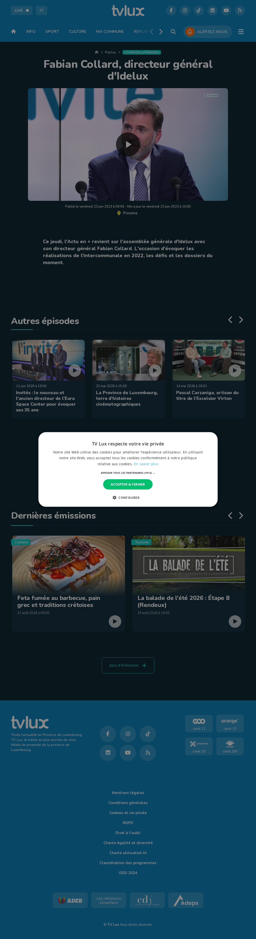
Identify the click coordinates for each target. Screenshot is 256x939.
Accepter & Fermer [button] (128, 484)
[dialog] (128, 469)
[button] (128, 473)
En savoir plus (146, 463)
